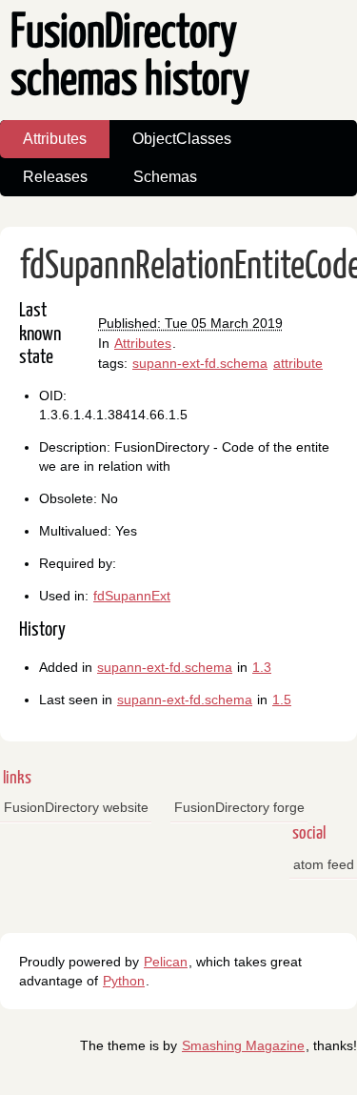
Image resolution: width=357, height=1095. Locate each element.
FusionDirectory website (76, 807)
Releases (55, 177)
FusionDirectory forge (239, 807)
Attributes (55, 139)
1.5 (281, 699)
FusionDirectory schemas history (129, 57)
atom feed (323, 864)
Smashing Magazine (243, 1045)
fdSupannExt (131, 595)
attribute (298, 363)
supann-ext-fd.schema (200, 363)
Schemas (165, 177)
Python (124, 980)
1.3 (261, 667)
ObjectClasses (181, 139)
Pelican (166, 961)
